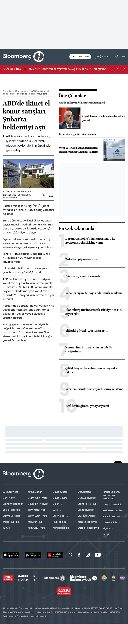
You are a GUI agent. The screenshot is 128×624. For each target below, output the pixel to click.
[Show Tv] (104, 578)
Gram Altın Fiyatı (37, 498)
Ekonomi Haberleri (13, 504)
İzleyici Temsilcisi (112, 504)
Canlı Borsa (84, 492)
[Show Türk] (113, 578)
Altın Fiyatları (35, 492)
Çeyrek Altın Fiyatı (38, 504)
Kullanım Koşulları (113, 510)
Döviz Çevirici (60, 498)
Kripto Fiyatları (11, 521)
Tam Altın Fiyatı (37, 510)
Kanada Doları (61, 527)
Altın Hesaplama (87, 521)
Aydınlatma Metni (113, 516)
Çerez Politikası (111, 522)
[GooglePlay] (33, 555)
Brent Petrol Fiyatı (88, 504)
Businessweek (10, 492)
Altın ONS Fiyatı (36, 527)
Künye (6, 527)
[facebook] (79, 555)
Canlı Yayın (9, 498)
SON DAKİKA (12, 69)
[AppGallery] (55, 555)
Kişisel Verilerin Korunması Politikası (111, 495)
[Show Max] (122, 578)
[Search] (117, 56)
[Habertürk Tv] (23, 578)
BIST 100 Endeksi (87, 516)
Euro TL (57, 510)
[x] (71, 555)
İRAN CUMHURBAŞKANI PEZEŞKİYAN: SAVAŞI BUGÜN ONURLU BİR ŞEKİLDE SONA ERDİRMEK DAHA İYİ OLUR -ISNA (67, 69)
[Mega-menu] (123, 56)
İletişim (107, 534)
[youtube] (98, 555)
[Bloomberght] (23, 56)
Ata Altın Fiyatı (36, 521)
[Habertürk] (8, 578)
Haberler (24, 91)
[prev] (117, 69)
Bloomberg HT (10, 91)
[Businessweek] (83, 578)
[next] (124, 69)
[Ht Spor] (36, 578)
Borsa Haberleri (11, 510)
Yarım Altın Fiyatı (37, 516)
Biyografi (108, 528)
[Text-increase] (44, 194)
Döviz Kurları (60, 492)
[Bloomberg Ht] (54, 578)
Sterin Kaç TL (60, 516)
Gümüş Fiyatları (87, 498)
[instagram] (88, 555)
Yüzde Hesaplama (88, 527)
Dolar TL (57, 504)
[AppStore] (11, 555)
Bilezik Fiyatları (86, 510)
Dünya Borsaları (11, 516)
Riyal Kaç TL (59, 521)
